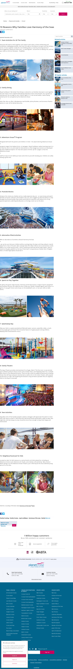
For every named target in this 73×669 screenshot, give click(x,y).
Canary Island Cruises (27, 637)
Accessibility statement (56, 659)
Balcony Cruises (10, 614)
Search (63, 14)
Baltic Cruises (24, 632)
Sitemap (65, 659)
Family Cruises (14, 518)
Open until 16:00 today (51, 573)
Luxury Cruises (10, 617)
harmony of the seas (34, 518)
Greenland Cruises (26, 634)
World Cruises (25, 615)
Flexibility (44, 11)
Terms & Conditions (43, 659)
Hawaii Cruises (25, 626)
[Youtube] (36, 649)
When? (28, 11)
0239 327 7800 (68, 2)
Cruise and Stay (10, 625)
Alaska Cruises (25, 621)
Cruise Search (9, 620)
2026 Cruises (9, 622)
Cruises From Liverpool (27, 599)
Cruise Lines (24, 2)
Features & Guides (14, 21)
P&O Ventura (55, 609)
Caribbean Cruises (26, 640)
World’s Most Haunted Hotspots (11, 634)
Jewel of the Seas (56, 628)
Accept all (14, 655)
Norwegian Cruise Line (42, 601)
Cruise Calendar (10, 606)
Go (14, 525)
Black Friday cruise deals (12, 630)
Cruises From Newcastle (27, 602)
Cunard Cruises (40, 614)
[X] (30, 649)
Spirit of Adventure (56, 630)
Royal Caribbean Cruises (43, 603)
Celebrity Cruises (41, 598)
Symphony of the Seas (57, 606)
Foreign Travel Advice (36, 662)
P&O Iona (54, 592)
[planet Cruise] (5, 2)
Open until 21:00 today (17, 573)
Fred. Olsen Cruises (41, 617)
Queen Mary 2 (55, 603)
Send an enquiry (50, 575)
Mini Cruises (9, 603)
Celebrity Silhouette (57, 614)
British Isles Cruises (26, 618)
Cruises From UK (25, 594)
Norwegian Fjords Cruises (27, 607)
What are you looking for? (11, 11)
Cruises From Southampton (28, 596)
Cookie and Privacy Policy (30, 659)
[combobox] (15, 14)
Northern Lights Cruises (27, 610)
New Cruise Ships (56, 636)
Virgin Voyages (40, 611)
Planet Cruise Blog (11, 598)
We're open (68, 1)
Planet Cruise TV (42, 649)
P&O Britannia (55, 620)
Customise (36, 667)
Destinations (32, 2)
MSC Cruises (40, 606)
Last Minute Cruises (11, 601)
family (43, 518)
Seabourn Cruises (41, 622)
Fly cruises (9, 628)
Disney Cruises (40, 628)
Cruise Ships (40, 2)
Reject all (14, 659)
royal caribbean (23, 518)
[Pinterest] (33, 649)
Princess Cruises (41, 595)
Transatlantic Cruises (26, 613)
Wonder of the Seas (57, 625)
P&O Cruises (40, 592)
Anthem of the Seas (57, 595)
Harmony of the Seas (57, 617)
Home (5, 21)
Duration (52, 11)
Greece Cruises (25, 624)
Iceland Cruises (25, 629)
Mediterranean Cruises (27, 605)
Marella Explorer (56, 622)
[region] (14, 654)
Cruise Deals (16, 2)
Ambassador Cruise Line (43, 625)
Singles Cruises (10, 611)
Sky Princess (55, 611)
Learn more (53, 559)
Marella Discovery (56, 633)
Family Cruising (4, 518)
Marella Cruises (40, 609)
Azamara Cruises (41, 620)
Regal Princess (55, 598)
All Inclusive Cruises (11, 592)
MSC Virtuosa (55, 601)
